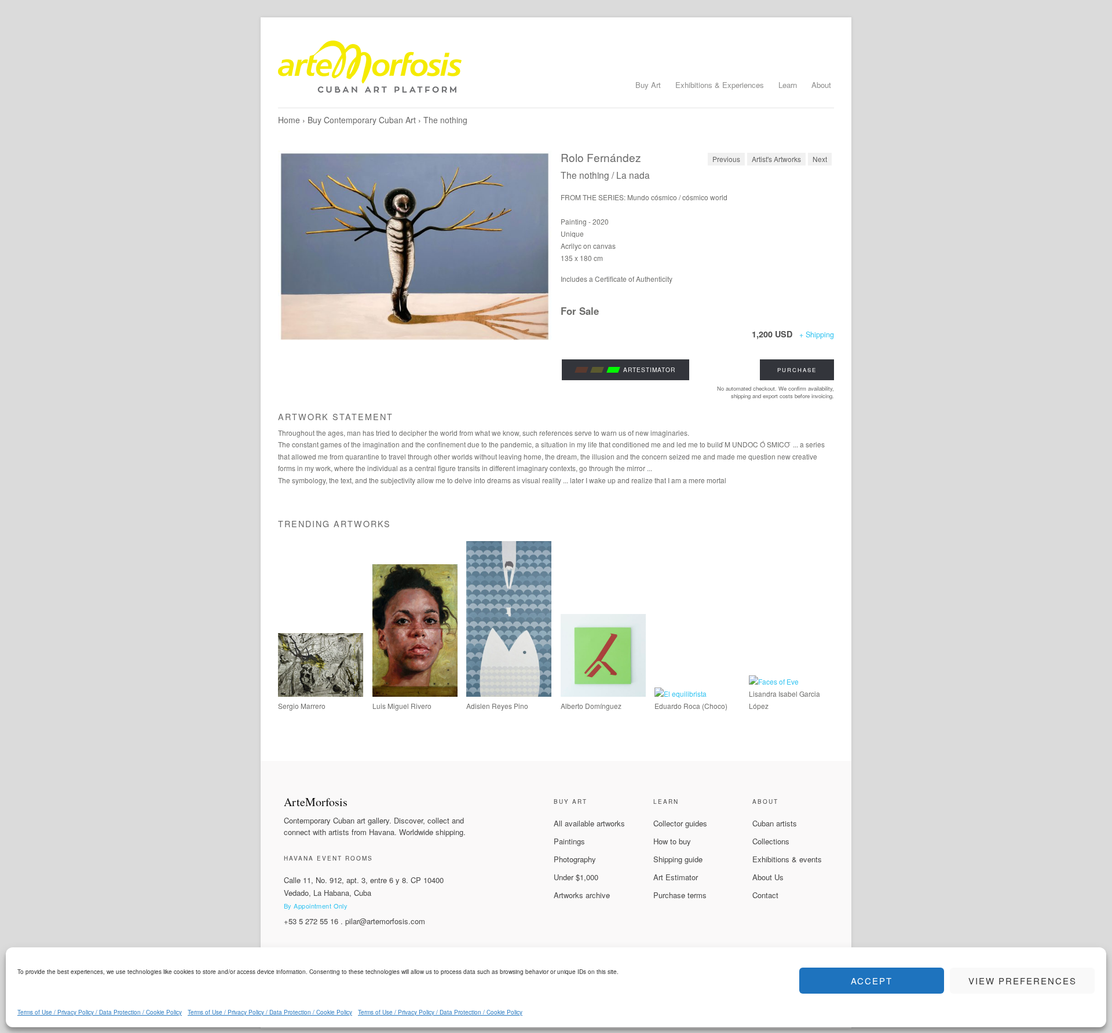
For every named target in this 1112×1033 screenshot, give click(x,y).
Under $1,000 (576, 877)
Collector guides (680, 823)
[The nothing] (414, 246)
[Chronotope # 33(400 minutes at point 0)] (320, 694)
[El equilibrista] (680, 694)
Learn (787, 84)
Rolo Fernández (601, 157)
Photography (575, 859)
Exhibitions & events (787, 859)
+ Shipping (816, 334)
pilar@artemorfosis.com (385, 921)
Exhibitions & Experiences (719, 84)
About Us (768, 877)
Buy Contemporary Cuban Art (362, 120)
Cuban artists (774, 823)
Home (289, 120)
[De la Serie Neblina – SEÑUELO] (508, 694)
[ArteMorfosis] (556, 71)
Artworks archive (582, 894)
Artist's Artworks (776, 159)
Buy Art (648, 84)
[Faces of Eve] (774, 681)
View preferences (1022, 981)
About (821, 84)
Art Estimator (675, 877)
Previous (726, 159)
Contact (765, 894)
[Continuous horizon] (415, 694)
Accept (871, 981)
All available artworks (589, 823)
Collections (770, 841)
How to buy (672, 841)
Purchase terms (680, 894)
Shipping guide (678, 859)
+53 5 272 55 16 (311, 921)
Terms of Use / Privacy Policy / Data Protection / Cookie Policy (99, 1012)
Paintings (569, 841)
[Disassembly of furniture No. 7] (603, 694)
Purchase (797, 370)
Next (820, 159)
